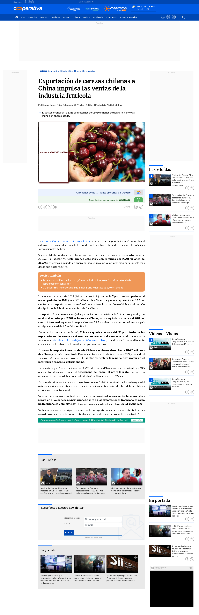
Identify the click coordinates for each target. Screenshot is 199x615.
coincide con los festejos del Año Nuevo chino (79, 340)
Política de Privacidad (93, 537)
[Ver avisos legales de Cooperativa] (163, 19)
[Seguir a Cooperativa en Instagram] (32, 2)
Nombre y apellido (72, 518)
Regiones (56, 17)
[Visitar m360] (168, 19)
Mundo (66, 17)
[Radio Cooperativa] (115, 9)
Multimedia (98, 17)
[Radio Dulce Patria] (74, 9)
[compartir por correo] (136, 207)
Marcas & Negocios (128, 17)
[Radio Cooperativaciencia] (92, 8)
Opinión (76, 17)
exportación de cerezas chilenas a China (66, 241)
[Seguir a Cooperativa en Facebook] (25, 2)
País (23, 17)
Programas (111, 17)
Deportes (44, 17)
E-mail (67, 523)
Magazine (32, 17)
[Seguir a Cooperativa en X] (29, 2)
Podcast (86, 17)
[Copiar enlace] (141, 207)
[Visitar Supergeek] (174, 19)
